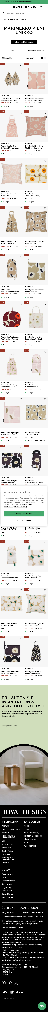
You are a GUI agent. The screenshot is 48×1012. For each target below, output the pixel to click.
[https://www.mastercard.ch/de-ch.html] (11, 992)
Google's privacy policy (18, 507)
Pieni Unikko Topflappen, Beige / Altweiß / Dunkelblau (34, 290)
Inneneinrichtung (31, 832)
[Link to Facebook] (10, 983)
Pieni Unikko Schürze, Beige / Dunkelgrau (33, 672)
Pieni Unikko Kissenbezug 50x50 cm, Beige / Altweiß (34, 242)
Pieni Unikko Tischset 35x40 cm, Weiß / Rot (9, 529)
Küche (27, 842)
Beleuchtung (29, 829)
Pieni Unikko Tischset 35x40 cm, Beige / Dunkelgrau (9, 481)
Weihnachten (7, 897)
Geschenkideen (8, 881)
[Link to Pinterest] (4, 983)
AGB (3, 841)
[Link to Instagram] (16, 983)
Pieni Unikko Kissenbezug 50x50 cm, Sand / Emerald (34, 624)
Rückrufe (5, 863)
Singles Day (6, 887)
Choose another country (12, 928)
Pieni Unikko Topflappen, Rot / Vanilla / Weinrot (10, 338)
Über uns (5, 826)
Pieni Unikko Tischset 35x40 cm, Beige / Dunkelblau (33, 433)
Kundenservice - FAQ (11, 829)
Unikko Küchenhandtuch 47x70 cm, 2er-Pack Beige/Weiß (10, 99)
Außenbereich (30, 846)
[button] (41, 7)
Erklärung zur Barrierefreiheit (8, 858)
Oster (4, 877)
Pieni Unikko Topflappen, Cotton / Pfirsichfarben (34, 99)
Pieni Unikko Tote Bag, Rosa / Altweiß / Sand (33, 338)
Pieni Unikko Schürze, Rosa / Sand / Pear (9, 386)
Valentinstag (7, 874)
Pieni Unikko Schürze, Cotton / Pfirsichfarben (10, 147)
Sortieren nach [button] (34, 50)
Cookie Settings (24, 520)
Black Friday (7, 891)
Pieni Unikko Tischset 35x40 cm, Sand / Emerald (9, 624)
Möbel (26, 826)
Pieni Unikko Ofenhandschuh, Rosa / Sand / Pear (34, 386)
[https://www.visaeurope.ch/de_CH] (5, 991)
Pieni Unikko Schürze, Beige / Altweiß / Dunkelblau (9, 242)
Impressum (7, 848)
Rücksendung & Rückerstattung (8, 837)
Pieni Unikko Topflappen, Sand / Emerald (34, 577)
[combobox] (36, 51)
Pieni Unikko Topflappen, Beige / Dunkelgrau (10, 672)
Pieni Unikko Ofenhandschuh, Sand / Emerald (10, 577)
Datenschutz (7, 844)
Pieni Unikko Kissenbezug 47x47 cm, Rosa (10, 195)
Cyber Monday (8, 894)
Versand (5, 832)
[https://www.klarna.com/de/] (19, 991)
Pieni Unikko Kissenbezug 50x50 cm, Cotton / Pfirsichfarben (34, 147)
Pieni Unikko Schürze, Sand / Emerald (33, 529)
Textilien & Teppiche (33, 836)
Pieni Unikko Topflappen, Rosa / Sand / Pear (10, 433)
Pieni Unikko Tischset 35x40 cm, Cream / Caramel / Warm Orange (34, 195)
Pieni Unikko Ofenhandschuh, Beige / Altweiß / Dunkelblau (10, 290)
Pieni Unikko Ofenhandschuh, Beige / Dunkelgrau (34, 481)
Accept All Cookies (24, 514)
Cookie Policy (7, 851)
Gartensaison (7, 884)
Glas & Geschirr (31, 839)
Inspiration (6, 854)
